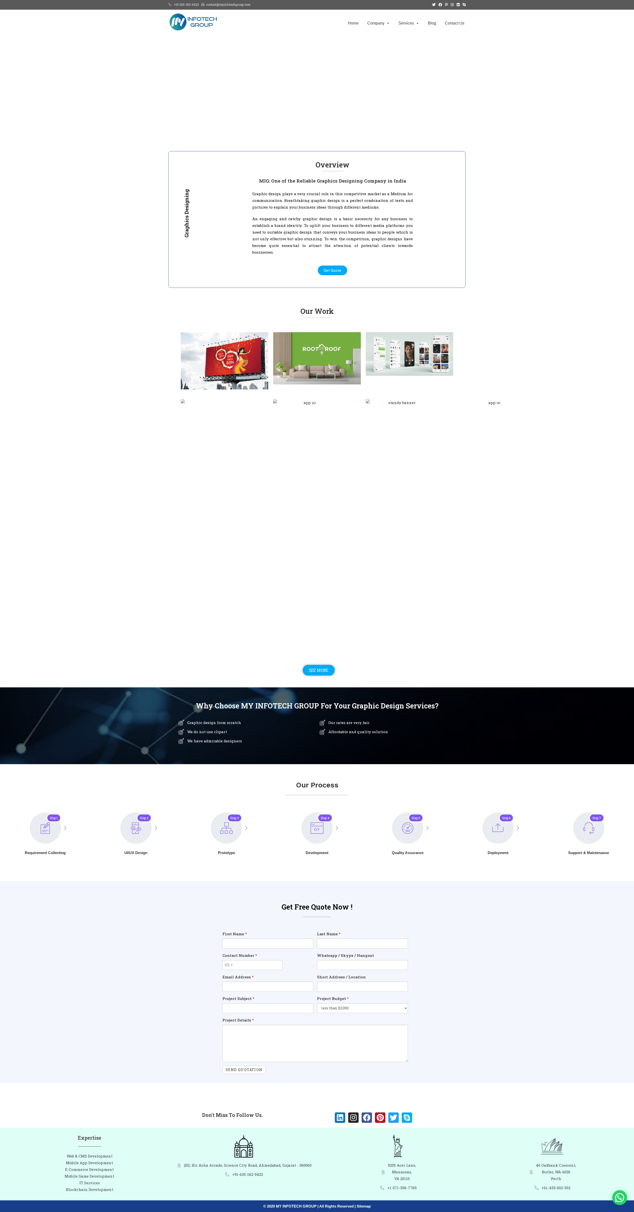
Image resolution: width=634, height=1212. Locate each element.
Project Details (238, 1020)
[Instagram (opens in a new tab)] (452, 4)
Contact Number (239, 955)
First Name (234, 933)
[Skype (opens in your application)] (463, 4)
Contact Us (454, 23)
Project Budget (333, 998)
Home (353, 23)
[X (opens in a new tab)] (434, 4)
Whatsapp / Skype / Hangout (345, 955)
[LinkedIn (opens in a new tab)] (458, 4)
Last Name (329, 933)
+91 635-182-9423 (186, 4)
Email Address (238, 976)
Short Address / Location (341, 976)
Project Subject (238, 998)
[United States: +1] (228, 965)
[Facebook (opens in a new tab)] (440, 4)
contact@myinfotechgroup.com (228, 4)
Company (375, 23)
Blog (432, 23)
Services (406, 23)
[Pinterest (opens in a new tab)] (446, 4)
